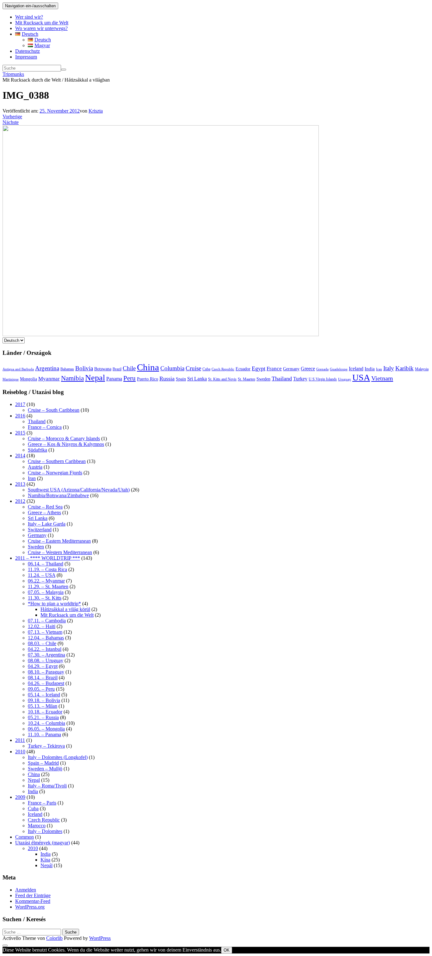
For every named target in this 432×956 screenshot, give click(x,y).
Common (24, 837)
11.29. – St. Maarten (48, 586)
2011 (20, 740)
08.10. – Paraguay (46, 672)
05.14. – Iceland (44, 694)
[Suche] (63, 70)
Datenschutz (27, 51)
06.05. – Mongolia (46, 728)
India (370, 368)
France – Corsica (45, 427)
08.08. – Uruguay (45, 660)
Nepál (46, 865)
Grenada (322, 369)
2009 (20, 797)
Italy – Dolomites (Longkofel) (58, 757)
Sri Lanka (197, 379)
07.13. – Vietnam (45, 632)
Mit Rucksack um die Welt (41, 22)
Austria (35, 467)
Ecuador (243, 369)
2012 (20, 501)
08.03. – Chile (42, 643)
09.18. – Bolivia (44, 700)
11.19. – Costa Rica (47, 569)
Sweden (263, 379)
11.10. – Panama (44, 734)
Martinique (11, 379)
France (274, 369)
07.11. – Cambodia (47, 620)
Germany (291, 369)
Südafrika (37, 450)
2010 (20, 751)
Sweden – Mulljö (45, 768)
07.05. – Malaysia (46, 592)
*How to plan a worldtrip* (54, 603)
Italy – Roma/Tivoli (47, 785)
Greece (308, 369)
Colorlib (54, 938)
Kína (45, 859)
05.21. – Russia (43, 717)
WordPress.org (30, 907)
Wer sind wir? (29, 17)
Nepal (95, 377)
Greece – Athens (44, 512)
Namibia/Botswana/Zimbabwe (58, 495)
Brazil (117, 369)
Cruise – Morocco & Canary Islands (64, 438)
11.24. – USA (41, 575)
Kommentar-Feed (32, 901)
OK (227, 950)
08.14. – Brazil (43, 677)
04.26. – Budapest (46, 683)
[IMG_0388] (161, 334)
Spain (181, 379)
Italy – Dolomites (45, 831)
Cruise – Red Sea (45, 506)
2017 (20, 404)
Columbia (172, 368)
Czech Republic (223, 369)
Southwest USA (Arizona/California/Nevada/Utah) (79, 489)
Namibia (72, 378)
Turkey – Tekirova (46, 746)
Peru (129, 378)
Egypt (258, 368)
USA (361, 377)
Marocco (37, 825)
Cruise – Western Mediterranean (60, 552)
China (148, 367)
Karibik (404, 368)
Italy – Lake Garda (46, 524)
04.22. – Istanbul (44, 649)
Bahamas (67, 369)
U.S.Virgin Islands (323, 379)
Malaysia (422, 369)
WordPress (100, 938)
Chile (129, 368)
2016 (20, 415)
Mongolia (28, 379)
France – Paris (42, 802)
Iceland (356, 369)
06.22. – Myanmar (46, 580)
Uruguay (344, 379)
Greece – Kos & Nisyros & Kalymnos (66, 444)
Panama (114, 379)
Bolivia (84, 368)
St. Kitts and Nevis (222, 379)
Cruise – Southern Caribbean (57, 461)
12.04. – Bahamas (46, 637)
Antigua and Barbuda (18, 369)
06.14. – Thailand (45, 563)
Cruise (193, 368)
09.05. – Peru (41, 689)
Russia (167, 378)
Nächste (11, 122)
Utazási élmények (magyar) (42, 842)
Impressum (26, 56)
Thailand (282, 378)
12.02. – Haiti (41, 626)
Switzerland (40, 529)
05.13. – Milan (42, 706)
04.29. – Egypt (43, 666)
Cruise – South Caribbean (53, 410)
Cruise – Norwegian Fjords (55, 472)
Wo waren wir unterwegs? (41, 28)
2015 (20, 432)
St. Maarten (246, 379)
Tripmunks (13, 74)
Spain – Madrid (43, 763)
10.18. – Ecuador (45, 711)
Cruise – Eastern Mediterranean (59, 541)
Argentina (47, 368)
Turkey (300, 379)
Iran (379, 369)
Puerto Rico (147, 379)
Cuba (206, 369)
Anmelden (25, 889)
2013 (20, 484)
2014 (20, 455)
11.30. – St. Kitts (44, 598)
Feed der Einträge (33, 895)
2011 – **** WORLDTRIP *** (47, 558)
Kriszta (96, 111)
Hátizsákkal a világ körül (65, 609)
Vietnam (382, 378)
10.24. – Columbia (46, 723)
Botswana (102, 369)
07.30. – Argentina (46, 654)
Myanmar (49, 379)
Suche (71, 932)
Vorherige (12, 116)
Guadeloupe (339, 369)
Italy (388, 368)
